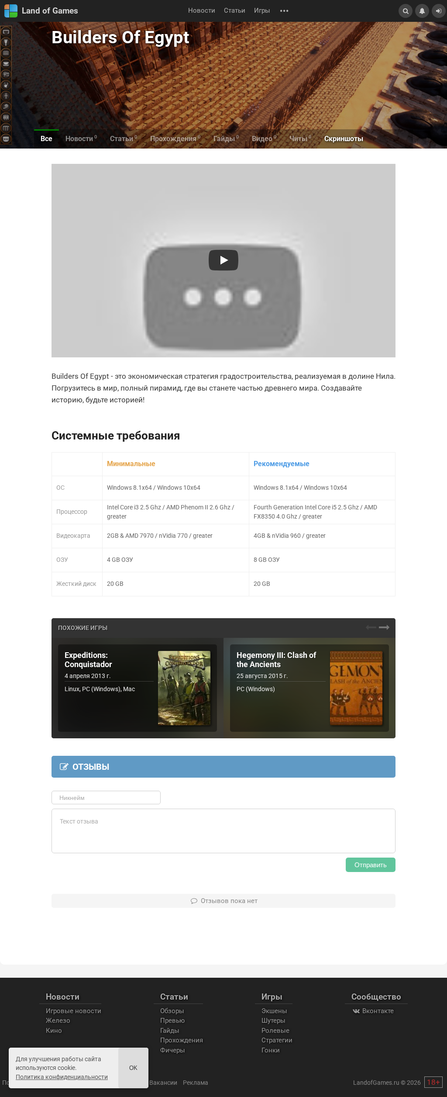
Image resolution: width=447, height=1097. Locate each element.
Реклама (195, 1082)
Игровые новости (73, 1011)
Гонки (270, 1050)
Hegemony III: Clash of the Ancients (276, 660)
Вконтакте (377, 1011)
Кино (54, 1031)
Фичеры (172, 1050)
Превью (172, 1020)
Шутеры (273, 1020)
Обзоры (172, 1011)
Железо (58, 1020)
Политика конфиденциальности (62, 1076)
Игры (262, 10)
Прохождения (181, 1040)
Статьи (234, 10)
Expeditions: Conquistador (88, 660)
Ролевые (275, 1031)
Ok (133, 1068)
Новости (201, 10)
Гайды (169, 1031)
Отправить (370, 865)
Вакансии (163, 1082)
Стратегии (276, 1040)
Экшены (274, 1011)
